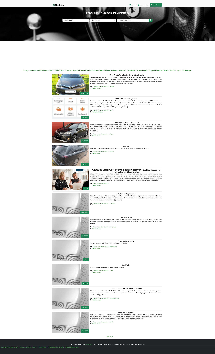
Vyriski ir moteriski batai (39, 347)
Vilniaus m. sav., (96, 88)
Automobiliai (38, 70)
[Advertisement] (107, 53)
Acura (46, 70)
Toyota (178, 70)
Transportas (27, 70)
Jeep (82, 70)
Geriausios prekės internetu (55, 347)
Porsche (159, 70)
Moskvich (131, 70)
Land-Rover (93, 70)
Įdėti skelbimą (156, 5)
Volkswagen (187, 70)
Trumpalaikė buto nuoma (72, 347)
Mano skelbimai (144, 5)
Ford (62, 70)
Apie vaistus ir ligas (12, 347)
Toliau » (109, 337)
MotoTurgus (59, 5)
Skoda (166, 70)
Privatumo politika (131, 344)
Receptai (3, 347)
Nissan (139, 70)
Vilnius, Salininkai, (97, 112)
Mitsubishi (122, 70)
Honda (68, 70)
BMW (57, 70)
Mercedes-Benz (111, 70)
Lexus (101, 70)
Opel (145, 70)
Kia (86, 70)
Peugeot (152, 70)
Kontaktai (134, 5)
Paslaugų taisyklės (119, 344)
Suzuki (172, 70)
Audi (51, 70)
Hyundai (75, 70)
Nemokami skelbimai (25, 347)
